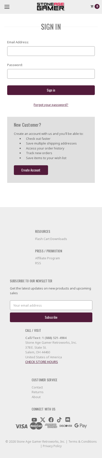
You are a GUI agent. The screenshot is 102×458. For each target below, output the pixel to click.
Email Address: (18, 42)
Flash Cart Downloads (51, 239)
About (36, 397)
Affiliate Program (47, 258)
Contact (37, 387)
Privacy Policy (52, 446)
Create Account (30, 170)
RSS (38, 263)
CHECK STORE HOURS (41, 362)
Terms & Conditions (82, 441)
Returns (38, 392)
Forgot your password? (51, 104)
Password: (15, 65)
